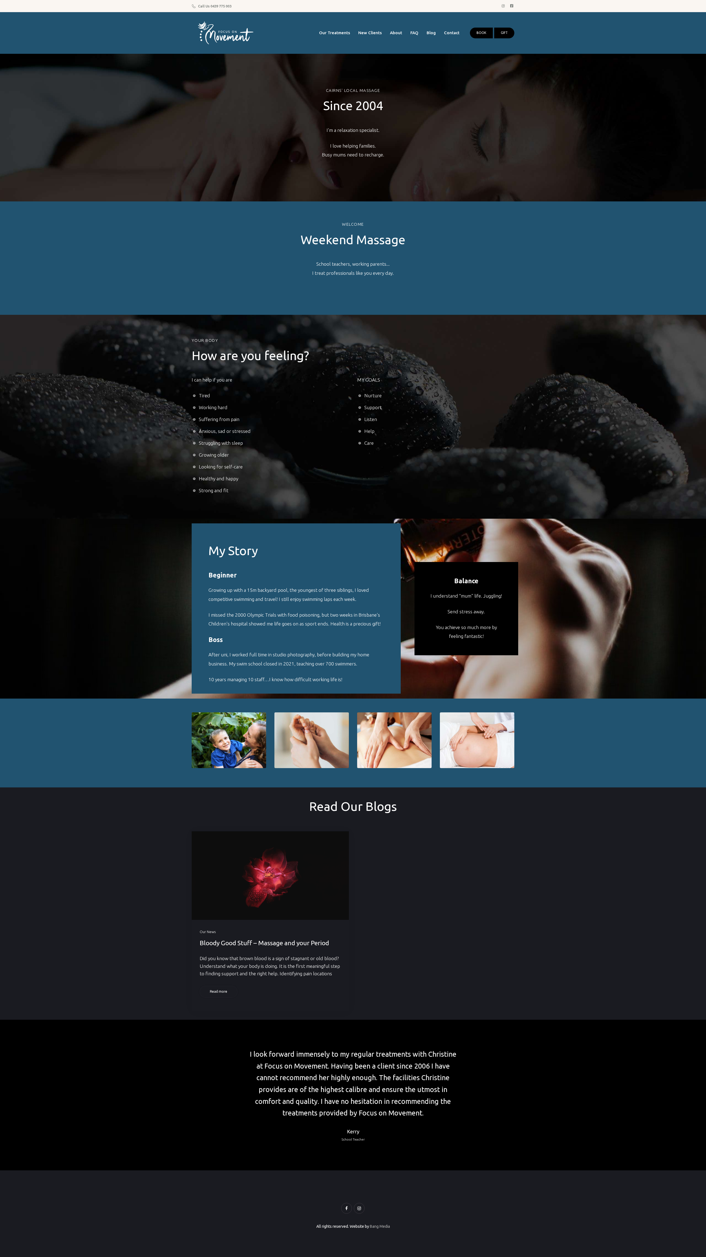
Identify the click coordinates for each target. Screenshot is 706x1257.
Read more (218, 991)
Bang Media (380, 1226)
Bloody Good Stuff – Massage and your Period (264, 942)
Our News (208, 932)
